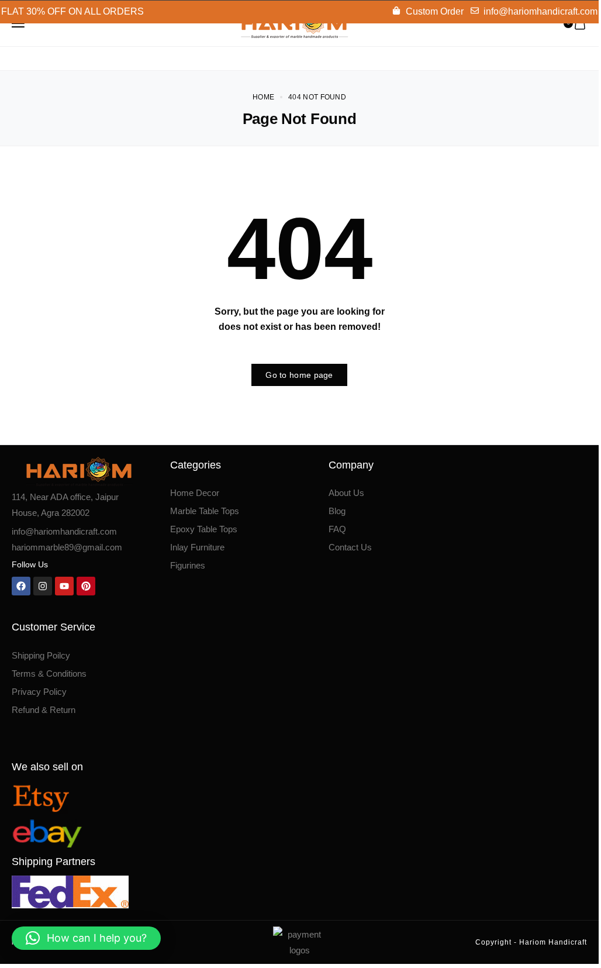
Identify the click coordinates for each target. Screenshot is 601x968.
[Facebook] (21, 586)
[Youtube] (64, 586)
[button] (86, 938)
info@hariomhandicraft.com (64, 531)
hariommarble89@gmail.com (67, 547)
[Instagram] (42, 586)
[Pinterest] (86, 586)
